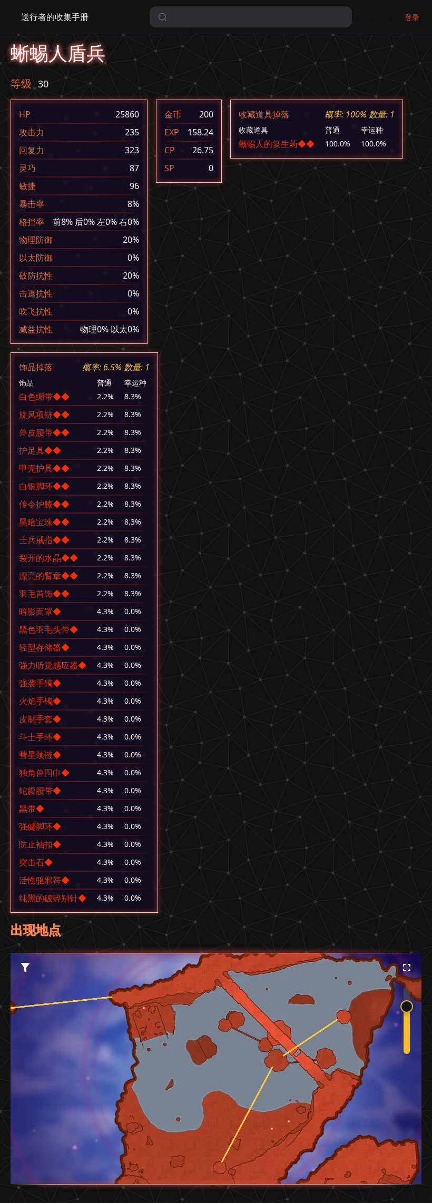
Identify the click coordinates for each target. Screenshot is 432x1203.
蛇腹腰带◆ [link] (40, 790)
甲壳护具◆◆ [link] (44, 468)
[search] (251, 16)
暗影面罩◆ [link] (40, 611)
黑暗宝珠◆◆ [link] (44, 522)
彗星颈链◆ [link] (40, 755)
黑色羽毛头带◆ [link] (48, 629)
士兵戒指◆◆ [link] (44, 540)
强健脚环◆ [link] (40, 826)
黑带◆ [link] (31, 808)
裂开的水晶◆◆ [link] (48, 558)
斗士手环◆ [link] (40, 737)
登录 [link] (412, 17)
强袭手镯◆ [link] (40, 683)
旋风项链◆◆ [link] (44, 414)
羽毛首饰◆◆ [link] (44, 593)
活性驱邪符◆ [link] (44, 880)
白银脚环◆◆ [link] (44, 486)
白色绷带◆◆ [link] (44, 396)
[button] (272, 1129)
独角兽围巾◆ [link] (44, 772)
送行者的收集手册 (55, 17)
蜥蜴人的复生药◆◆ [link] (277, 144)
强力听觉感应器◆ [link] (52, 665)
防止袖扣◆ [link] (40, 844)
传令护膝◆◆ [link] (44, 504)
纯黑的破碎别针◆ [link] (52, 898)
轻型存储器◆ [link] (44, 647)
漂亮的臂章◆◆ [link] (48, 575)
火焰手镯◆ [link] (40, 701)
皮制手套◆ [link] (40, 719)
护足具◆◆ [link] (40, 450)
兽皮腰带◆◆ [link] (44, 432)
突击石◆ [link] (36, 862)
